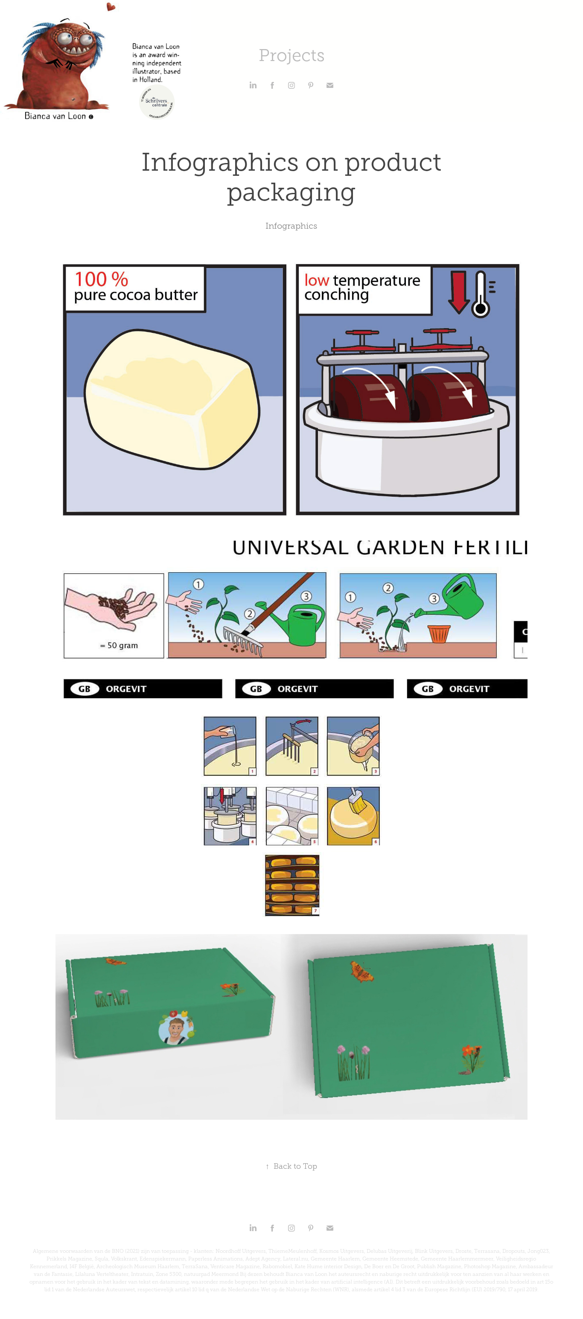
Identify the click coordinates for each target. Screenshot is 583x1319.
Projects (292, 55)
